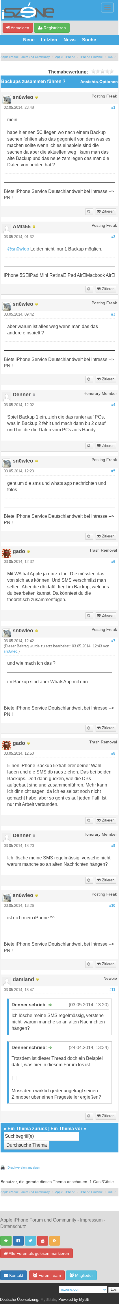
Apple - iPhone (65, 56)
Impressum (91, 1220)
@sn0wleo (18, 248)
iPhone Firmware (92, 56)
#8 (113, 754)
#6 (113, 562)
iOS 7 (112, 56)
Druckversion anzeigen (24, 1167)
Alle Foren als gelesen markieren (38, 1253)
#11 (112, 990)
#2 (113, 237)
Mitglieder (83, 1275)
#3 (113, 314)
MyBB (84, 1300)
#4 (113, 405)
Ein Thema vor (66, 1128)
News (70, 39)
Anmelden (19, 27)
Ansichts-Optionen (99, 82)
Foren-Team (49, 1275)
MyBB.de (48, 1300)
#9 (113, 846)
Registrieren (54, 27)
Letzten (49, 39)
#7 (113, 641)
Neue (29, 39)
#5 (113, 471)
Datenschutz (13, 1226)
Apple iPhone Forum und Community (25, 56)
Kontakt (15, 1275)
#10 (112, 906)
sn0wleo (10, 651)
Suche (89, 39)
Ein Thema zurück (27, 1128)
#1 (113, 108)
